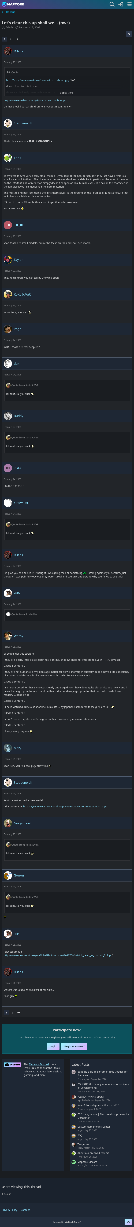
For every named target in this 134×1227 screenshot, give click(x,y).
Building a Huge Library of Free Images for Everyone (102, 1073)
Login (53, 1046)
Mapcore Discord (87, 1161)
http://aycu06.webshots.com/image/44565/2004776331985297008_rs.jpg (65, 806)
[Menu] (129, 4)
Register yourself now (63, 1037)
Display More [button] (66, 92)
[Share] (129, 34)
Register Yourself (74, 1046)
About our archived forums (93, 1153)
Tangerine (83, 1144)
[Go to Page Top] (128, 1222)
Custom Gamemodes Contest (94, 1126)
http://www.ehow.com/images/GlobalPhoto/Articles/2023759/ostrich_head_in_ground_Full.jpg (58, 955)
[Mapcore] (13, 4)
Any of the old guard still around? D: (98, 1105)
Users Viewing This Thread (21, 1187)
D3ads (9, 27)
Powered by (67, 1222)
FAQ (79, 1135)
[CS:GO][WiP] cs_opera (90, 1096)
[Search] (112, 4)
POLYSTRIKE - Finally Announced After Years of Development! (103, 1085)
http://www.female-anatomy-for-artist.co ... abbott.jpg (37, 80)
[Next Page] (17, 39)
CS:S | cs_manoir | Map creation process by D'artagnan (103, 1116)
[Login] (120, 4)
